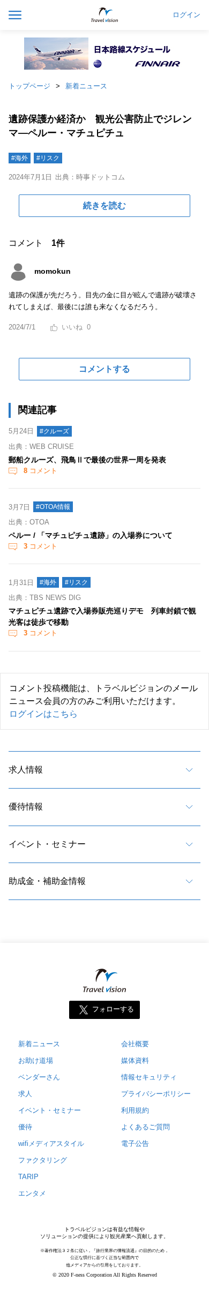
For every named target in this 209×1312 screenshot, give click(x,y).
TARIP (28, 1177)
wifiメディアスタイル (51, 1143)
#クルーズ (54, 431)
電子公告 (135, 1143)
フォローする (113, 1010)
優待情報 (26, 806)
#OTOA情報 (53, 507)
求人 (25, 1094)
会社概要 (135, 1044)
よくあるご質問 (145, 1127)
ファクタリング (42, 1160)
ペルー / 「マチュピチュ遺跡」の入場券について (91, 535)
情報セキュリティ (149, 1077)
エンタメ (32, 1193)
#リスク (47, 158)
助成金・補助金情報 (47, 881)
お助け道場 (35, 1060)
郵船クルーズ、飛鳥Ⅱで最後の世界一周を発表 (87, 459)
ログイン (186, 15)
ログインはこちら (43, 713)
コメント (40, 471)
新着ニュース (86, 86)
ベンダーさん (39, 1077)
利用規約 (135, 1110)
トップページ (29, 86)
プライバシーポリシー (156, 1094)
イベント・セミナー (47, 844)
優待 (25, 1127)
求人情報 (26, 769)
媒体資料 (135, 1060)
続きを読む (104, 205)
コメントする (104, 368)
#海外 (19, 158)
